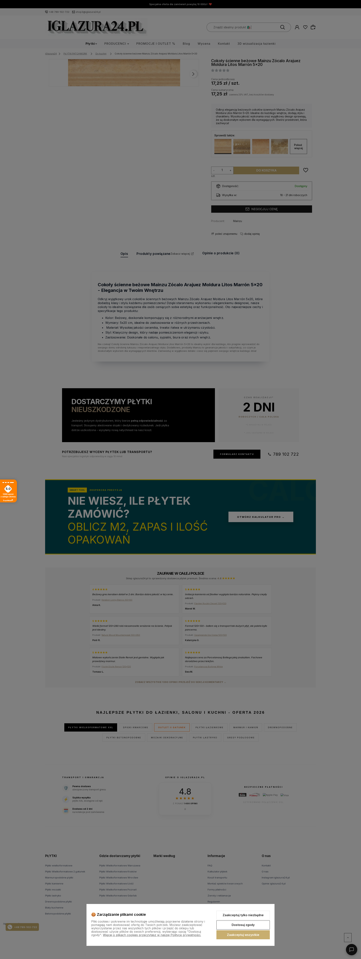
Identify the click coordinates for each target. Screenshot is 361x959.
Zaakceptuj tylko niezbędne (243, 915)
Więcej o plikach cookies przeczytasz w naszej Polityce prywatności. (152, 935)
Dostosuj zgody (243, 925)
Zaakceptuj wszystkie (243, 935)
